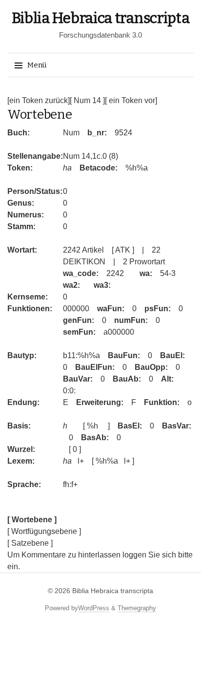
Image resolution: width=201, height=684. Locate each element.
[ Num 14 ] (87, 100)
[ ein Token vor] (131, 100)
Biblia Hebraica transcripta (101, 18)
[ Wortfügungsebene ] (44, 531)
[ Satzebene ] (30, 543)
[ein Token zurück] (38, 100)
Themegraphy (137, 608)
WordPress (93, 608)
